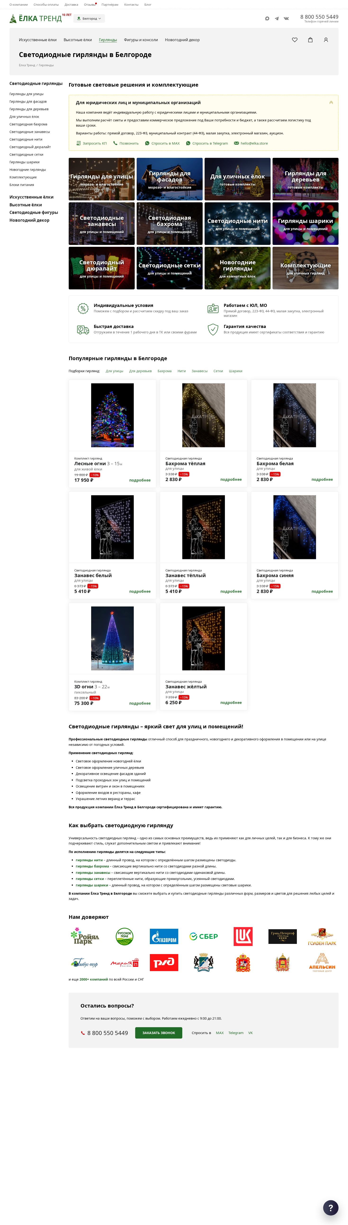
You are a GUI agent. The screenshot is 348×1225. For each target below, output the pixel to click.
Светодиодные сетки (26, 154)
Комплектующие (23, 177)
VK (250, 1032)
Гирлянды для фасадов (28, 101)
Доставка (71, 4)
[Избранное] (295, 40)
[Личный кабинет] (326, 40)
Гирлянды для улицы (26, 94)
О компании (18, 4)
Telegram (236, 1032)
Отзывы (90, 4)
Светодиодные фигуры (33, 212)
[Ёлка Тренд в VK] (286, 18)
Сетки (218, 371)
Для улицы (114, 371)
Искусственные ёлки (31, 197)
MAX (220, 1032)
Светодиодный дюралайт (30, 147)
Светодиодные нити (25, 139)
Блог (148, 4)
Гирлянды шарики (24, 162)
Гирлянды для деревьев (29, 109)
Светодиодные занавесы (29, 131)
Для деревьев (140, 371)
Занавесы (200, 371)
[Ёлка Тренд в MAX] (267, 18)
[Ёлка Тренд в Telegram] (276, 18)
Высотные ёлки (25, 205)
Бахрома (165, 371)
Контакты (131, 4)
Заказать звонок (159, 1032)
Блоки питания (21, 184)
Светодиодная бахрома (28, 124)
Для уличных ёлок (24, 116)
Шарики (235, 371)
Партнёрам (110, 4)
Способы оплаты (46, 4)
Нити (182, 371)
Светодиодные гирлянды (35, 83)
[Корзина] (310, 40)
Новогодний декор (29, 220)
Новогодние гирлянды (27, 169)
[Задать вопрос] (331, 1208)
